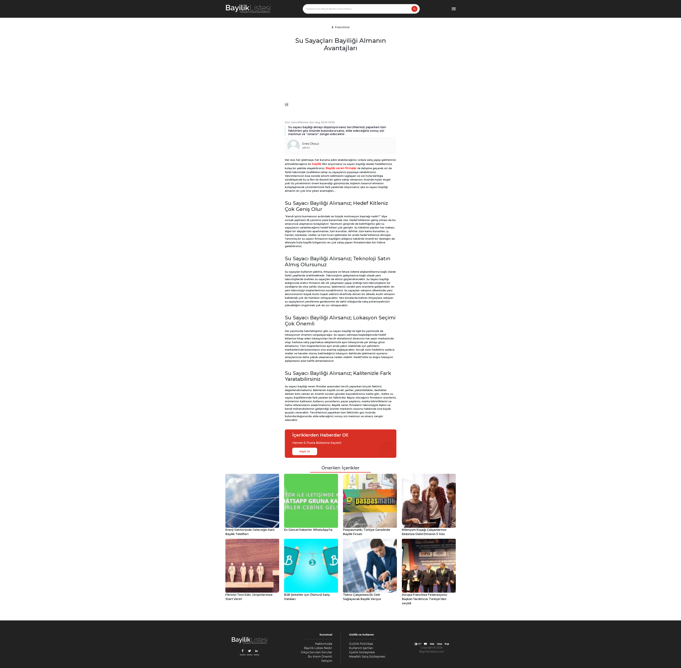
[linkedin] (256, 651)
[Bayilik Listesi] (248, 9)
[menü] (286, 104)
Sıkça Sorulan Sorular (316, 652)
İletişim (326, 660)
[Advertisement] (340, 78)
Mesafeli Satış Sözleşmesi (367, 656)
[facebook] (242, 651)
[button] (342, 27)
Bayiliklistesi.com (431, 651)
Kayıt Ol (305, 451)
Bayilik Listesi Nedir (318, 648)
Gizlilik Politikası (361, 643)
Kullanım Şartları (361, 648)
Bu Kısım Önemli (320, 656)
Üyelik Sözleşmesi (362, 652)
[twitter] (249, 651)
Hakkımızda (323, 643)
